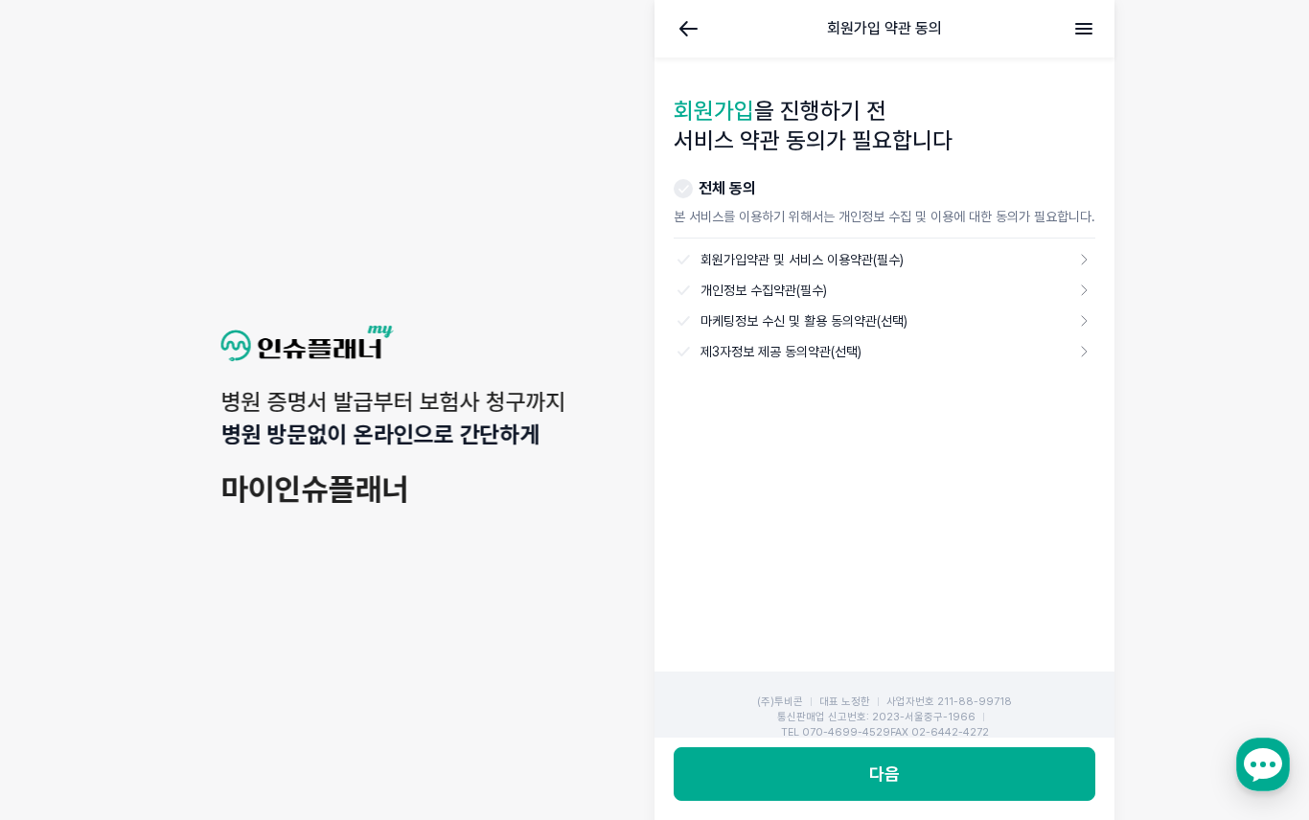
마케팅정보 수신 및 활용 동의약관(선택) (802, 321)
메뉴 (1083, 28)
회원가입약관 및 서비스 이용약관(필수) (800, 259)
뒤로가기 (688, 28)
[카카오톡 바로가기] (1263, 764)
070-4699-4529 (846, 732)
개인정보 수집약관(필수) (762, 290)
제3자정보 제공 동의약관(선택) (779, 351)
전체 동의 (727, 188)
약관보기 (1083, 258)
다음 (884, 773)
